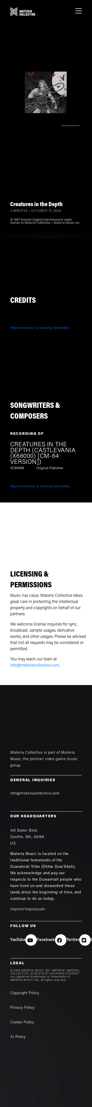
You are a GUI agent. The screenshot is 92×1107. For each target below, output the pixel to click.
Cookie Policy (22, 1022)
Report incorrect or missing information (40, 486)
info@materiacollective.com (34, 665)
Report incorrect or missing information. (40, 328)
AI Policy (18, 1037)
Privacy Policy (22, 1008)
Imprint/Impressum (27, 909)
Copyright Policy (24, 993)
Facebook (46, 940)
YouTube (18, 940)
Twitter (72, 940)
